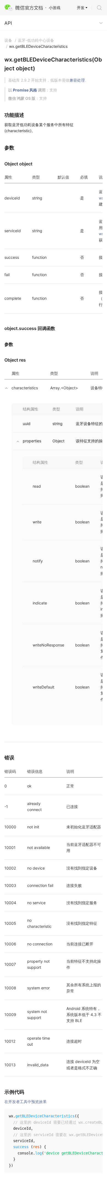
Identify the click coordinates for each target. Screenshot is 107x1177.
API (8, 23)
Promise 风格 (25, 90)
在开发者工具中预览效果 (25, 1101)
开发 (81, 7)
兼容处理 (77, 80)
